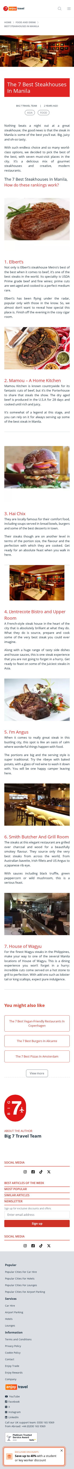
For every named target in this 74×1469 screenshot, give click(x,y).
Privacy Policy (13, 1346)
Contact (9, 1359)
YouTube (14, 1396)
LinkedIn (13, 1417)
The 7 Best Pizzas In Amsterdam (37, 1056)
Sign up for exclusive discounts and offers (27, 1208)
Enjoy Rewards (14, 1372)
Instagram (14, 1412)
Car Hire (10, 1305)
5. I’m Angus (16, 732)
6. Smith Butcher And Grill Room (36, 837)
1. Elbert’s (13, 262)
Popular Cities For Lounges (21, 1285)
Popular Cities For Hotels (19, 1278)
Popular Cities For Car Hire (21, 1272)
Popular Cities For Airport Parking (25, 1291)
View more (37, 1073)
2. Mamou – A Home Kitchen (32, 380)
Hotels (9, 1319)
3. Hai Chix (15, 513)
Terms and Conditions (18, 1339)
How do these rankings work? (31, 185)
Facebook (14, 1401)
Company (10, 1379)
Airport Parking (14, 1312)
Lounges (10, 1325)
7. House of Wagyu (23, 946)
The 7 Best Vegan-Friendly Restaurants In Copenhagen (37, 1023)
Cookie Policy (12, 1352)
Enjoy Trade (12, 1366)
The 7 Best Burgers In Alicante (37, 1041)
